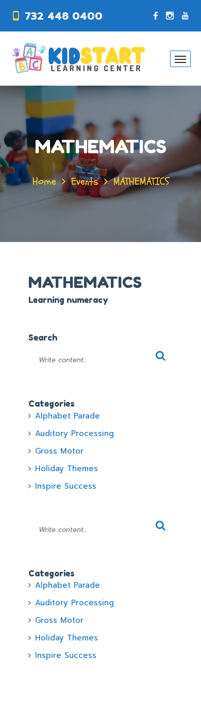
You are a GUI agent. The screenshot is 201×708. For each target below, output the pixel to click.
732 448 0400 (64, 16)
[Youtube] (185, 16)
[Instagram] (170, 16)
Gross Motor (59, 451)
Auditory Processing (74, 433)
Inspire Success (65, 486)
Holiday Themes (66, 468)
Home (44, 181)
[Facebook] (156, 16)
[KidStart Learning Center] (78, 58)
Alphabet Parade (67, 416)
